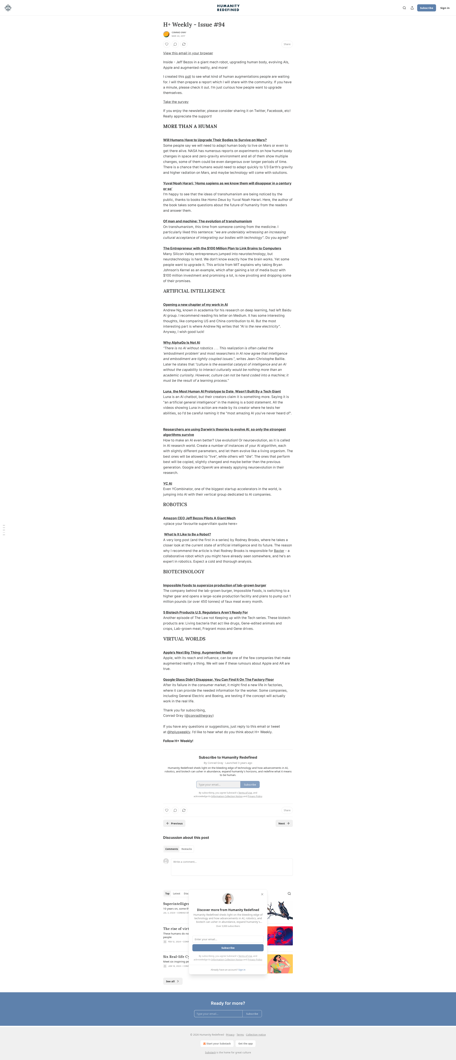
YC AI (167, 484)
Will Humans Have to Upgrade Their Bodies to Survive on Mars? (215, 140)
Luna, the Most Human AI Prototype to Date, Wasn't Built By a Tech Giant (222, 391)
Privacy (230, 1034)
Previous (177, 823)
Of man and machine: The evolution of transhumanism (207, 221)
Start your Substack (218, 1043)
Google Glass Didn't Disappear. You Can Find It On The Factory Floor (218, 680)
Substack (210, 1052)
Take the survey (176, 102)
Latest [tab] (176, 893)
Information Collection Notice (227, 959)
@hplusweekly (178, 732)
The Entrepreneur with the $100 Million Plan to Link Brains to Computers (222, 248)
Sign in (445, 8)
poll (188, 76)
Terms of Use (245, 956)
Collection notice (256, 1034)
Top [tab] (167, 893)
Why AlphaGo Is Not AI (181, 343)
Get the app (245, 1043)
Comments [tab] (171, 849)
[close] (262, 894)
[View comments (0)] (175, 44)
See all (170, 981)
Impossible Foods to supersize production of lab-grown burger (214, 585)
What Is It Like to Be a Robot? (187, 534)
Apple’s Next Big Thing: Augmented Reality (198, 652)
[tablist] (178, 849)
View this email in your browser (188, 53)
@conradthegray (199, 716)
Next (281, 823)
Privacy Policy (255, 959)
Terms (240, 1034)
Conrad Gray (179, 32)
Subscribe (426, 8)
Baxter (279, 551)
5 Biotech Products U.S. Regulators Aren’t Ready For (205, 612)
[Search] (404, 7)
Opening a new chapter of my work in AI (195, 305)
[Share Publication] (412, 7)
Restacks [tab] (187, 849)
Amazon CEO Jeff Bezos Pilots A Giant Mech (199, 518)
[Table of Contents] (3, 530)
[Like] (166, 44)
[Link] (158, 126)
